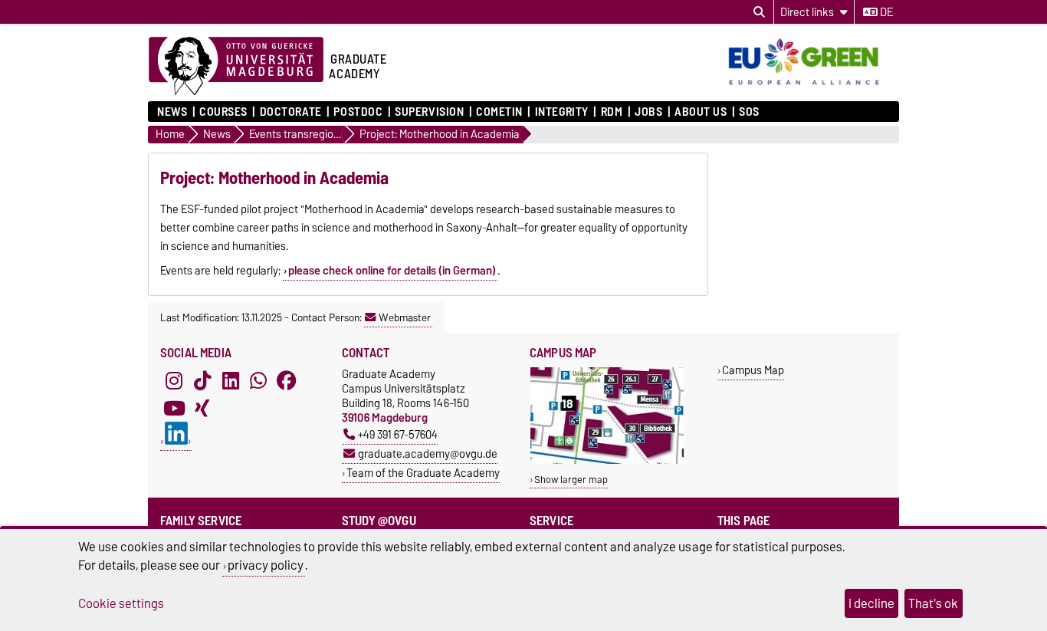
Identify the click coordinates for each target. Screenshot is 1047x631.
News (172, 112)
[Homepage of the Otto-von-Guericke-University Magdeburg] (236, 66)
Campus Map (753, 370)
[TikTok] (202, 380)
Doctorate (290, 112)
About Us (700, 112)
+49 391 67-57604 (398, 434)
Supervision (429, 112)
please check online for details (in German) (392, 270)
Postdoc (357, 112)
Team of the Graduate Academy (423, 472)
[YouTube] (174, 408)
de (885, 12)
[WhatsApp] (258, 380)
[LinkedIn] (231, 380)
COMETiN (499, 112)
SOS (749, 112)
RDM (611, 112)
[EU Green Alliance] (810, 86)
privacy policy (266, 565)
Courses (223, 112)
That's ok (933, 603)
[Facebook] (286, 380)
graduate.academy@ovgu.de (427, 453)
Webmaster (405, 317)
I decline (871, 603)
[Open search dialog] (759, 12)
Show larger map (571, 480)
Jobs (648, 112)
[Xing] (202, 408)
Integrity (561, 112)
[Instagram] (174, 380)
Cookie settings (121, 603)
